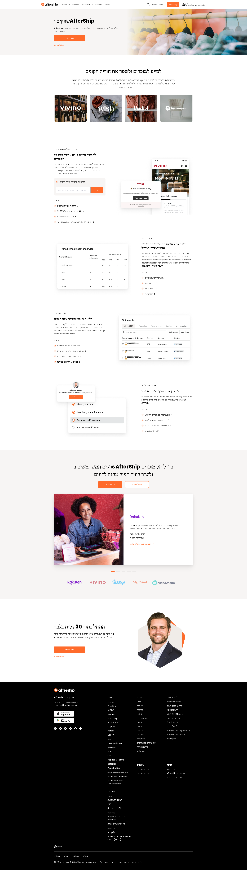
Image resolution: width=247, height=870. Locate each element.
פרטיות (57, 856)
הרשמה (162, 4)
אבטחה (76, 856)
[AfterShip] (50, 4)
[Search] (148, 4)
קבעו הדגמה (173, 4)
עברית (59, 846)
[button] (78, 582)
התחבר (154, 4)
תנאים (66, 856)
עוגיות (85, 856)
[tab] (113, 571)
